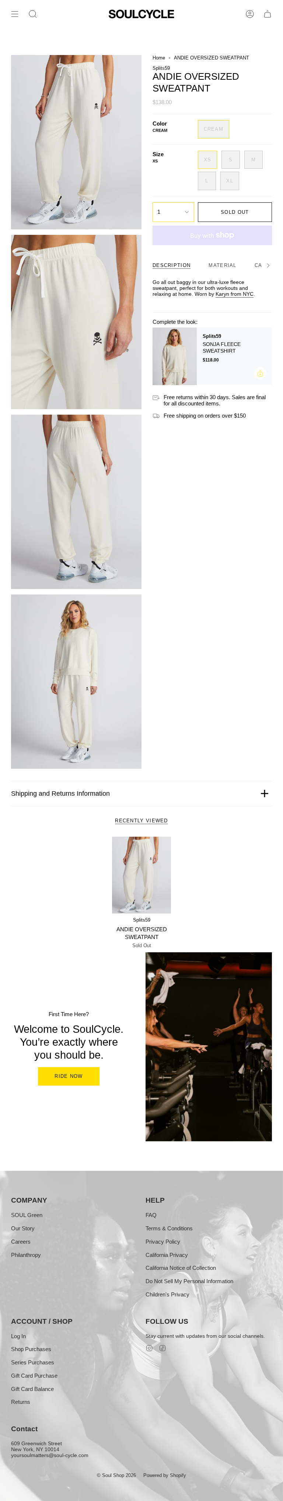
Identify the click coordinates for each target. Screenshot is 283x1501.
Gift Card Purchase (34, 1376)
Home (159, 58)
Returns (20, 1402)
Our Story (23, 1228)
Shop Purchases (31, 1349)
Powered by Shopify (164, 1475)
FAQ (151, 1215)
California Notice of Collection (181, 1268)
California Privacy (167, 1255)
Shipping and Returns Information (60, 793)
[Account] (249, 14)
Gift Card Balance (32, 1389)
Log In (18, 1336)
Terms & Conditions (169, 1228)
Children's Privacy (167, 1294)
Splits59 (161, 68)
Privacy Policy (163, 1241)
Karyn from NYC (235, 294)
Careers (21, 1241)
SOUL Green (26, 1215)
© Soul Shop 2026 (116, 1475)
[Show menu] (14, 14)
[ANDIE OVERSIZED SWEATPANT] (141, 875)
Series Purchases (32, 1362)
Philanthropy (26, 1255)
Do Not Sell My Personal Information (189, 1281)
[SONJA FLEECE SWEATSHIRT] (175, 356)
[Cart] (267, 14)
